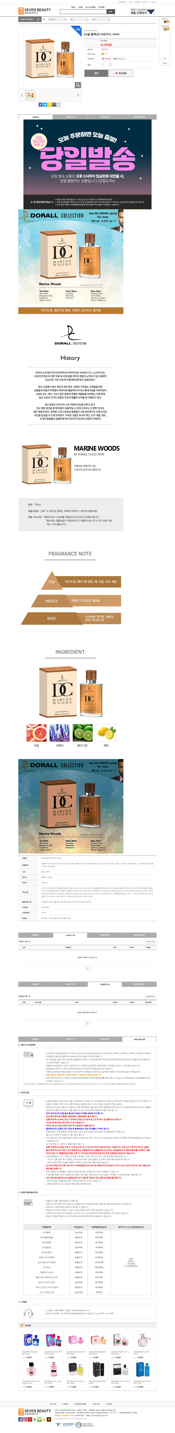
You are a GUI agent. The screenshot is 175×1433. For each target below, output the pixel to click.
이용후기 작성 (150, 941)
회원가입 (138, 2)
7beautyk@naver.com (99, 1415)
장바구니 (145, 2)
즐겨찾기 (123, 2)
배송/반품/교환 (139, 117)
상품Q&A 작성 (150, 996)
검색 (110, 12)
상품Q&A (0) (104, 117)
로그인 (130, 2)
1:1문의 (153, 2)
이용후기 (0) (70, 117)
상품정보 (35, 117)
